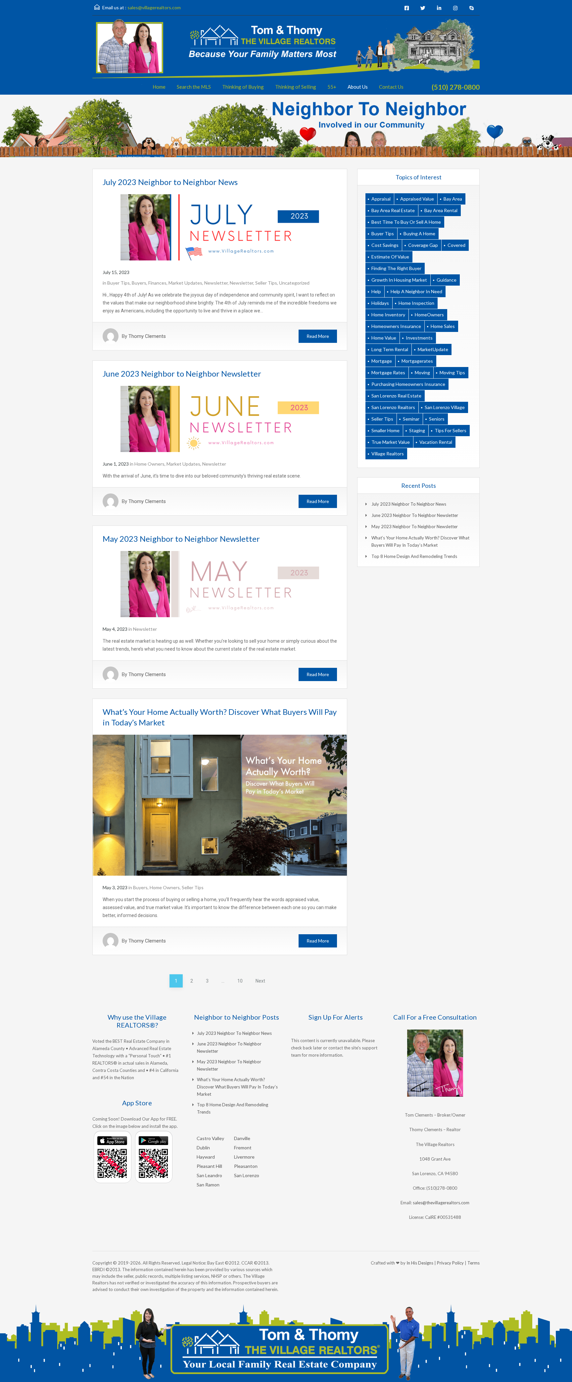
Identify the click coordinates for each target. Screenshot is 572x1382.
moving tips (452, 372)
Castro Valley (210, 1138)
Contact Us (391, 87)
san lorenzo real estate (396, 395)
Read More (318, 336)
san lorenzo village (445, 407)
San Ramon (208, 1184)
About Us (358, 87)
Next (260, 981)
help (376, 291)
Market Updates (185, 283)
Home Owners (149, 464)
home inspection (416, 303)
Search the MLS (194, 87)
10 (240, 981)
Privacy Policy (450, 1263)
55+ (331, 87)
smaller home (385, 430)
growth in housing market (399, 280)
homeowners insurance (396, 326)
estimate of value (390, 256)
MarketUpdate (433, 349)
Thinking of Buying (243, 87)
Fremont (243, 1147)
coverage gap (423, 245)
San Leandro (209, 1175)
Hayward (206, 1157)
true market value (390, 442)
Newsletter (216, 283)
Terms (473, 1263)
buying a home (419, 233)
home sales (443, 326)
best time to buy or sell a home (406, 222)
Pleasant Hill (209, 1166)
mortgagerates (417, 361)
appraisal (381, 199)
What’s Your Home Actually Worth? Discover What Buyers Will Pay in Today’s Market (237, 1087)
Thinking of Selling (295, 87)
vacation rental (435, 442)
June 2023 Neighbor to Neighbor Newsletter (182, 373)
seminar (411, 419)
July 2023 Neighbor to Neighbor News (170, 182)
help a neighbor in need (416, 291)
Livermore (244, 1157)
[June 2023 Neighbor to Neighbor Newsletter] (219, 418)
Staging (417, 430)
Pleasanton (246, 1166)
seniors (437, 419)
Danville (242, 1138)
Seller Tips (266, 283)
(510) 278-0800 (456, 87)
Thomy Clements (147, 336)
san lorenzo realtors (393, 407)
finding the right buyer (396, 268)
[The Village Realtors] (286, 57)
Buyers (139, 283)
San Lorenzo (246, 1175)
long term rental (389, 349)
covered (456, 245)
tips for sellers (450, 430)
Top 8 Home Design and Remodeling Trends (414, 556)
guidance (446, 280)
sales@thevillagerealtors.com (441, 1202)
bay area (453, 199)
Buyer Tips (118, 283)
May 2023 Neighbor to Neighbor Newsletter (181, 538)
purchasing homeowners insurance (408, 384)
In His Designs (419, 1263)
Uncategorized (294, 283)
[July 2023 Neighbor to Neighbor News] (219, 227)
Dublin (203, 1147)
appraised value (417, 199)
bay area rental (440, 210)
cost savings (385, 245)
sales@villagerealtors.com (154, 7)
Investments (419, 338)
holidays (380, 303)
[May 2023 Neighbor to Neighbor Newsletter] (219, 583)
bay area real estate (393, 210)
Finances (157, 283)
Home (159, 87)
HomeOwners (429, 314)
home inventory (388, 314)
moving (422, 372)
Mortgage (381, 361)
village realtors (387, 453)
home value (383, 338)
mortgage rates (388, 372)
